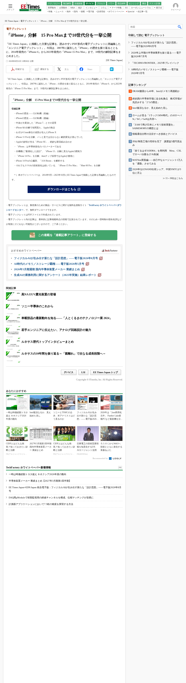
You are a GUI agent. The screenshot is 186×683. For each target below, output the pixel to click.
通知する (44, 69)
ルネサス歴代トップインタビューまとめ (47, 341)
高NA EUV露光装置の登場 (38, 294)
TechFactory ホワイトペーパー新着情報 (28, 467)
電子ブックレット (29, 21)
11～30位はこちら (174, 178)
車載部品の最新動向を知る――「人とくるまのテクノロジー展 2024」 (66, 318)
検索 (180, 26)
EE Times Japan (11, 21)
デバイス (68, 372)
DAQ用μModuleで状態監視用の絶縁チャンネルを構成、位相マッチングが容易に (51, 497)
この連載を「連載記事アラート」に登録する (67, 235)
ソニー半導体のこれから (37, 306)
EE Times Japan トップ (105, 372)
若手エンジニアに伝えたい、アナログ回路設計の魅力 (56, 329)
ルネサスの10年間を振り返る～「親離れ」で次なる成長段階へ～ (63, 353)
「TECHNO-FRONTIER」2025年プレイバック (155, 63)
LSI (83, 372)
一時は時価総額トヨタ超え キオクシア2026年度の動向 (37, 474)
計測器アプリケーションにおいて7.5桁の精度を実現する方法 (41, 504)
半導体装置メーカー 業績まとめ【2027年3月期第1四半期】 (40, 480)
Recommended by (100, 458)
